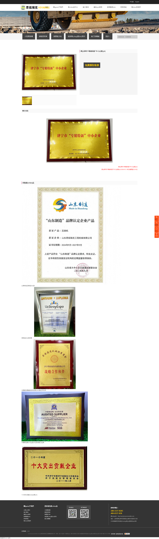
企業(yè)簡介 (27, 510)
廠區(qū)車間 (98, 7)
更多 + (108, 36)
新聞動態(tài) (111, 7)
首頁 (46, 7)
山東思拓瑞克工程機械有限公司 (47, 533)
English (137, 1)
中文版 (132, 1)
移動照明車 (43, 36)
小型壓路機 (29, 36)
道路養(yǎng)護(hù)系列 (76, 36)
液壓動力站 (57, 36)
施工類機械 (95, 36)
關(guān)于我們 (58, 7)
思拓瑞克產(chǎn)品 (51, 506)
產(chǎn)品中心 (73, 7)
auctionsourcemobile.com (34, 533)
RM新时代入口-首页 (5, 538)
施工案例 (86, 7)
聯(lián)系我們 (136, 7)
